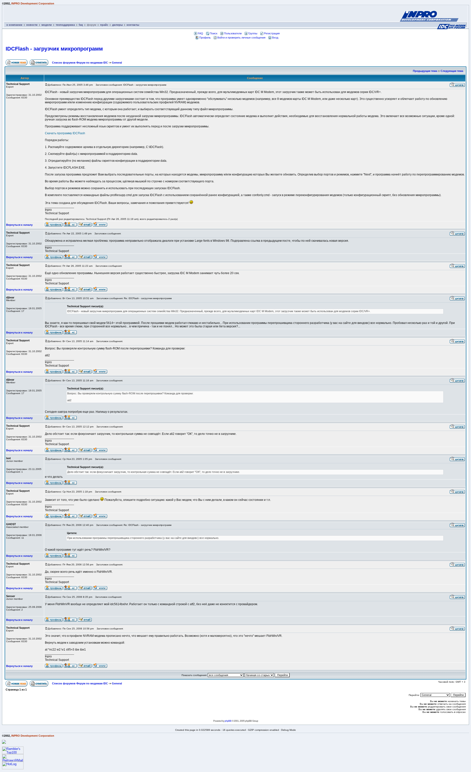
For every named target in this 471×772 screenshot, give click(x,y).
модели (46, 24)
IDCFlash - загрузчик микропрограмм (54, 49)
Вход (275, 37)
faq (81, 24)
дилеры (117, 24)
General (117, 62)
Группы (252, 33)
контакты (133, 24)
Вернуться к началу (19, 224)
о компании (14, 24)
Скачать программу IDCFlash (65, 133)
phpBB (228, 720)
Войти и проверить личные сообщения (241, 37)
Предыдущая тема (425, 70)
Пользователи (233, 33)
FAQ (200, 33)
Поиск (213, 33)
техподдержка (65, 24)
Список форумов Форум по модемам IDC (80, 62)
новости (32, 24)
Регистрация (272, 33)
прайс (104, 24)
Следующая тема (452, 70)
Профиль (205, 37)
